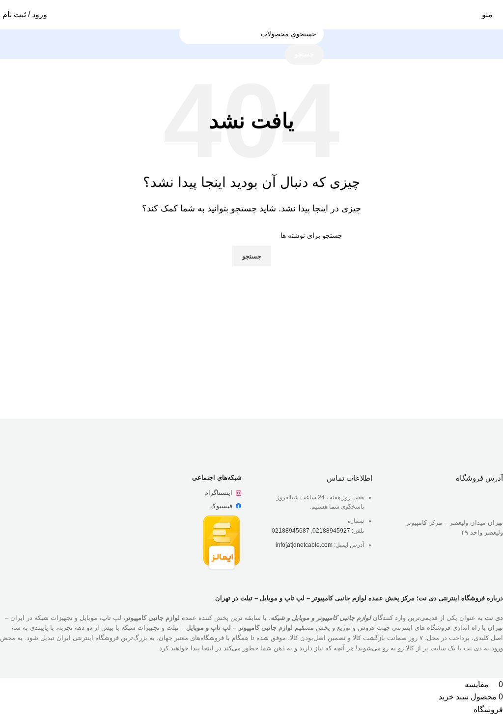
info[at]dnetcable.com (304, 544)
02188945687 (290, 530)
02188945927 (331, 530)
